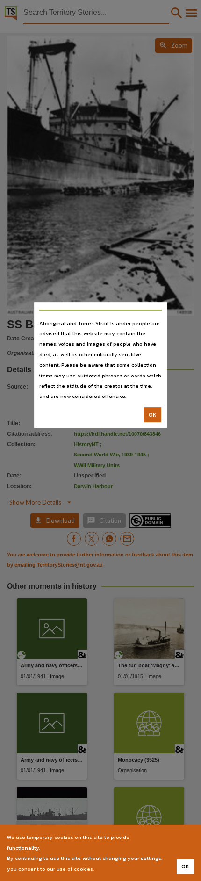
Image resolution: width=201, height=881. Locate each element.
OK (153, 415)
